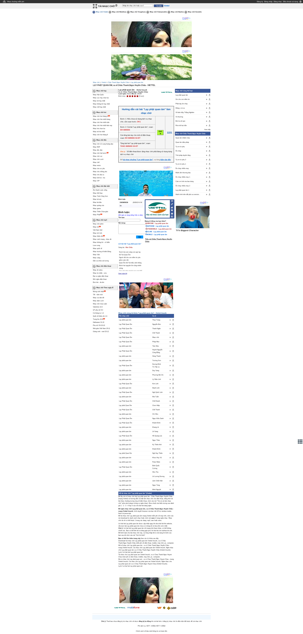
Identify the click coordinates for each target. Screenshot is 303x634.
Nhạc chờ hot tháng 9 (100, 116)
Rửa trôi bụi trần (181, 125)
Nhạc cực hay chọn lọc (101, 98)
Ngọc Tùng (156, 485)
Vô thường (179, 117)
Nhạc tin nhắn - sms (100, 273)
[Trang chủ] (4, 1)
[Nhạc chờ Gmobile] (171, 608)
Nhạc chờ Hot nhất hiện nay (102, 125)
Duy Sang (155, 370)
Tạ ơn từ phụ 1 (181, 164)
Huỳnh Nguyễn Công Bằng (157, 351)
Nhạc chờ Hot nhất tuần (101, 122)
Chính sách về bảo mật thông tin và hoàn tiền (151, 631)
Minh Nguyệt (156, 489)
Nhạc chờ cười (98, 159)
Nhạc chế (96, 162)
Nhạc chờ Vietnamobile (158, 12)
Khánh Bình (156, 423)
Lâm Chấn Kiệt (157, 481)
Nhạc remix (97, 165)
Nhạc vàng (96, 258)
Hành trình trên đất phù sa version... (188, 194)
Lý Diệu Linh (156, 379)
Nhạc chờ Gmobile (195, 12)
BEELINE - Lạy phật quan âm (156, 232)
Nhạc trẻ (96, 227)
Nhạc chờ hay (101, 91)
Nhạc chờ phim (98, 224)
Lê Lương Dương (158, 476)
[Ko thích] (171, 210)
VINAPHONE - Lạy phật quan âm (157, 226)
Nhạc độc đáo (97, 150)
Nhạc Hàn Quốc (98, 95)
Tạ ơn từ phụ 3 (181, 160)
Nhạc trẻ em (97, 199)
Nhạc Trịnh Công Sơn (100, 196)
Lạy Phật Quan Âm (125, 324)
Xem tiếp (207, 129)
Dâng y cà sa (180, 108)
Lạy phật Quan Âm (125, 405)
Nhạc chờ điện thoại (103, 266)
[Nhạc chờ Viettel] (120, 607)
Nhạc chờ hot (101, 112)
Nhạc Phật (96, 215)
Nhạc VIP (96, 181)
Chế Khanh (156, 401)
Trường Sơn (156, 360)
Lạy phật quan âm (137, 82)
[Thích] (171, 207)
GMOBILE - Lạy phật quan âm (156, 234)
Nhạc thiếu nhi (98, 236)
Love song (96, 245)
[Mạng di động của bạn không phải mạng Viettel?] (167, 92)
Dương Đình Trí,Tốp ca (156, 365)
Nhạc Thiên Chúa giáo (100, 211)
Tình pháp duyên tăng (183, 155)
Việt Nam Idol (97, 230)
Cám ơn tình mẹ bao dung (185, 181)
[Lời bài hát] (171, 213)
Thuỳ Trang (156, 320)
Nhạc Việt (96, 254)
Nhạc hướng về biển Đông (102, 251)
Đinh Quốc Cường (156, 467)
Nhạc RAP (96, 147)
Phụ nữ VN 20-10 (99, 325)
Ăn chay (178, 151)
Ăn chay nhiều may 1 (183, 177)
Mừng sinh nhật (98, 291)
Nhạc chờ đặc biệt (103, 186)
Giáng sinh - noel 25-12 (101, 331)
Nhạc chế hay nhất (99, 107)
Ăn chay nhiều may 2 (183, 186)
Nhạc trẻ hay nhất (99, 101)
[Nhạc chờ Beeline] (164, 607)
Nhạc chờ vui (97, 156)
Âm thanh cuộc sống (100, 190)
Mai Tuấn (155, 397)
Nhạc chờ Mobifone (119, 12)
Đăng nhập (268, 1)
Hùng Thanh (156, 356)
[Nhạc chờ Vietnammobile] (159, 607)
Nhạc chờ (96, 82)
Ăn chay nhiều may (182, 168)
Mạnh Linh (155, 388)
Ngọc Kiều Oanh (158, 418)
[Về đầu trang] (300, 631)
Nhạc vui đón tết (98, 298)
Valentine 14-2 (98, 307)
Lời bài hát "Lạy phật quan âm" (129, 244)
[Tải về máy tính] (171, 216)
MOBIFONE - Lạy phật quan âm (156, 223)
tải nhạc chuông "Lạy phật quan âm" (138, 160)
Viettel (104, 82)
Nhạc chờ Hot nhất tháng (101, 119)
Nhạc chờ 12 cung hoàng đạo (103, 144)
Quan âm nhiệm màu (183, 138)
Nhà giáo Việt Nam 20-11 (101, 328)
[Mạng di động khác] (171, 203)
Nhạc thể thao (97, 193)
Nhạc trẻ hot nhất (99, 131)
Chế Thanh (156, 333)
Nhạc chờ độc (101, 140)
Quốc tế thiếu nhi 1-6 (100, 316)
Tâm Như (155, 346)
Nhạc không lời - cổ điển (101, 242)
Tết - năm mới (98, 294)
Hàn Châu (129, 247)
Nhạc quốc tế (97, 248)
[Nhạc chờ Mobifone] (133, 607)
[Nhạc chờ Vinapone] (148, 608)
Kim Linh (155, 384)
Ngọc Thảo (156, 440)
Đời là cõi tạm (180, 121)
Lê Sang (155, 431)
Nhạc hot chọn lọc (99, 128)
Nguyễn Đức (156, 324)
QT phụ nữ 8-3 (98, 310)
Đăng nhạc (278, 1)
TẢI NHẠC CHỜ (106, 6)
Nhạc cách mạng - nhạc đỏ (102, 239)
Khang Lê (155, 427)
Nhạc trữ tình (97, 233)
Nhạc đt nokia (97, 270)
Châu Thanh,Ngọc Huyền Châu (118, 82)
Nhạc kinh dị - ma (99, 178)
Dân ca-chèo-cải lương (101, 261)
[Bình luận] (171, 200)
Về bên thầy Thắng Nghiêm (185, 112)
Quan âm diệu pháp (182, 142)
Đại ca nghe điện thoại (100, 276)
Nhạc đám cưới (98, 301)
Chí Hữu (155, 414)
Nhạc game (97, 208)
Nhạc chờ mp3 (101, 220)
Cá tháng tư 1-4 (98, 313)
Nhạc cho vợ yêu (99, 168)
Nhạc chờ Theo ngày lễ (104, 287)
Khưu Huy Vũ (157, 457)
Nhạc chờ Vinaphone (138, 12)
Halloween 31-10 (98, 322)
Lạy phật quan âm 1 (182, 190)
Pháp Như (155, 342)
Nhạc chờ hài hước (99, 153)
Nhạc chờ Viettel (102, 12)
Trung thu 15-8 (98, 319)
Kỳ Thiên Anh (157, 444)
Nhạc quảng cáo (98, 205)
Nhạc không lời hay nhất (101, 104)
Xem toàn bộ (122, 273)
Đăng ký (260, 1)
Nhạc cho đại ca (98, 175)
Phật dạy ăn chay (182, 104)
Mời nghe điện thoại (100, 279)
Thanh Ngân (156, 328)
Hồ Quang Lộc (157, 436)
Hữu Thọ (155, 472)
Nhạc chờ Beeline (177, 12)
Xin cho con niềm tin (183, 99)
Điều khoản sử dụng (290, 1)
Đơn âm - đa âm (98, 282)
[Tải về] (173, 320)
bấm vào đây (165, 160)
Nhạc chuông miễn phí (15, 1)
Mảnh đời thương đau (183, 173)
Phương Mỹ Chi (157, 375)
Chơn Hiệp (156, 405)
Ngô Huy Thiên (157, 453)
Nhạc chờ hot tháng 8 (100, 135)
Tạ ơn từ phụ (180, 146)
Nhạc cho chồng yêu (100, 171)
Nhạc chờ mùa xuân (100, 304)
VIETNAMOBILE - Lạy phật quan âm (158, 229)
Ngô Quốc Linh (157, 392)
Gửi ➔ (160, 132)
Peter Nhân (156, 462)
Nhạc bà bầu (97, 202)
